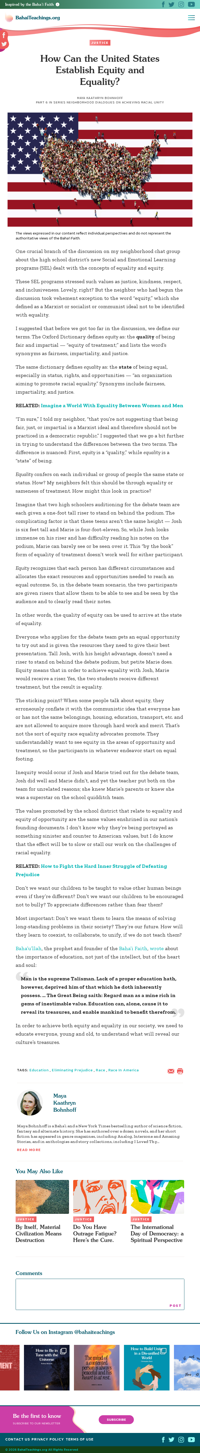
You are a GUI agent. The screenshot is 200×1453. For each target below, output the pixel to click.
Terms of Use (79, 1439)
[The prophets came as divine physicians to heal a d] (149, 1367)
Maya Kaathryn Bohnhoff (64, 1103)
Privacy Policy (48, 1439)
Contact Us (17, 1439)
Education (39, 1070)
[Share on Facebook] (4, 35)
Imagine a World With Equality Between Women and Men (112, 405)
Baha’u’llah (29, 948)
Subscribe (116, 1419)
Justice (100, 42)
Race (100, 1070)
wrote (157, 948)
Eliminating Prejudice (72, 1070)
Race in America (123, 1070)
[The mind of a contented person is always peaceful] (99, 1367)
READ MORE (29, 1150)
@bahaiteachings (94, 1332)
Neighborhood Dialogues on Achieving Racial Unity (115, 102)
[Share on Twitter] (4, 44)
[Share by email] (172, 1071)
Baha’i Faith (133, 948)
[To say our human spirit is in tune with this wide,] (47, 1367)
